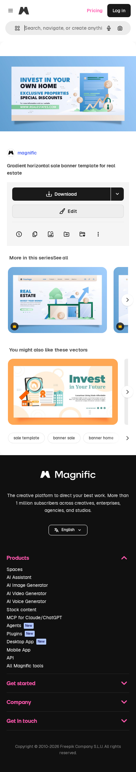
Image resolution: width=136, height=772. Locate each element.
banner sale (64, 438)
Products (18, 557)
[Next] (127, 300)
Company (19, 701)
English (68, 529)
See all (60, 258)
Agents (19, 625)
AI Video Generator (27, 593)
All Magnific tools (25, 666)
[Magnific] (68, 476)
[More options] (98, 234)
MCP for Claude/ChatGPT (34, 618)
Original (42, 56)
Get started (21, 683)
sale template (26, 438)
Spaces (14, 569)
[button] (68, 530)
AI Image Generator (27, 585)
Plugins (20, 634)
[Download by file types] (117, 194)
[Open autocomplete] (15, 28)
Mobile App (18, 650)
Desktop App (26, 642)
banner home (101, 438)
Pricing (95, 11)
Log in (119, 11)
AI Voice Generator (26, 601)
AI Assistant (19, 577)
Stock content (21, 610)
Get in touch (22, 720)
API (10, 658)
